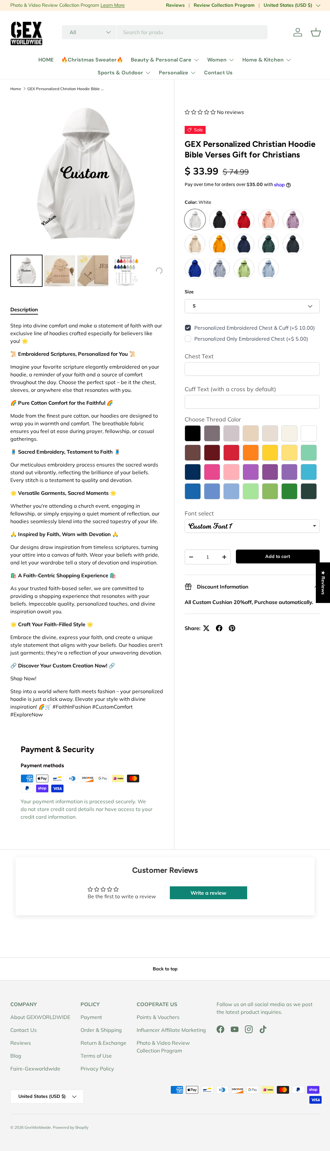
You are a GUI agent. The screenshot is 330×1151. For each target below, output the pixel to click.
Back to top (165, 969)
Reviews (175, 5)
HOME (45, 59)
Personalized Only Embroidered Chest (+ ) (251, 338)
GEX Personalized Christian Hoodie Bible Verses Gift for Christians (66, 89)
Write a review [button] (208, 893)
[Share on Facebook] (219, 628)
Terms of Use (96, 1055)
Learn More (113, 5)
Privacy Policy (97, 1068)
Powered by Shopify (70, 1127)
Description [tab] (24, 309)
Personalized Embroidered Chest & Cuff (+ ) (254, 328)
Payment (91, 1017)
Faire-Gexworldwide (35, 1068)
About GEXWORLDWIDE (40, 1017)
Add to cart (277, 556)
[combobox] (164, 32)
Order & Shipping (101, 1030)
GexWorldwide (37, 1127)
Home (15, 89)
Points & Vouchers (158, 1017)
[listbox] (252, 526)
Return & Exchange (103, 1043)
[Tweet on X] (206, 628)
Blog (15, 1055)
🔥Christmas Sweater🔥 (92, 59)
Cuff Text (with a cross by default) (230, 389)
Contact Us (218, 72)
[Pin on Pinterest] (232, 628)
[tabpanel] (87, 520)
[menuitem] (26, 271)
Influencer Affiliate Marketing (171, 1030)
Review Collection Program (224, 5)
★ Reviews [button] (323, 582)
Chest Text (199, 356)
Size (189, 292)
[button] (316, 32)
